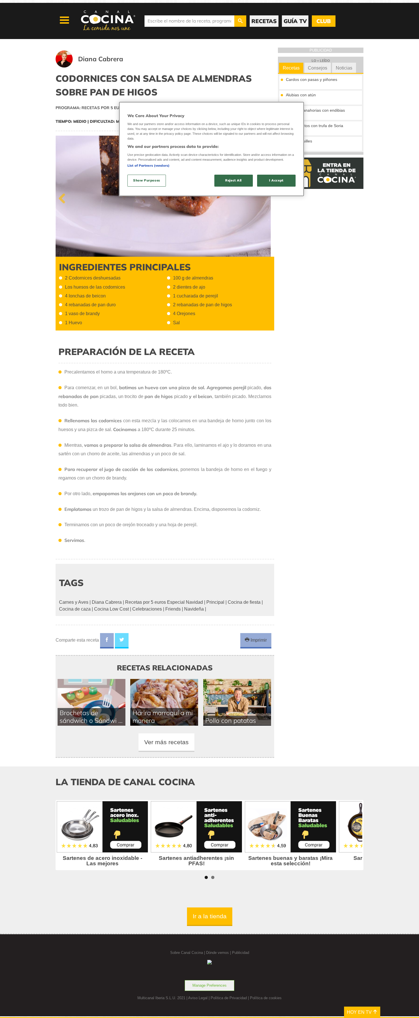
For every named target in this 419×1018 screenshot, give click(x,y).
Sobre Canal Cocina (186, 952)
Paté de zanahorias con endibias (315, 110)
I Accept (276, 180)
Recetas (291, 68)
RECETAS (264, 21)
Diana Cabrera (107, 602)
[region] (211, 149)
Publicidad (240, 952)
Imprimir (258, 640)
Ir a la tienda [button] (210, 916)
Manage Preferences (209, 985)
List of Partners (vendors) (148, 166)
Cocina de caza (75, 609)
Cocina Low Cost (111, 609)
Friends (173, 609)
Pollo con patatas (230, 720)
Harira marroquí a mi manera (163, 717)
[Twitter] (122, 640)
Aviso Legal (198, 998)
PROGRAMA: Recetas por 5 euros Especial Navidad (112, 107)
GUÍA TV (295, 21)
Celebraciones (147, 609)
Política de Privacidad (229, 998)
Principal (215, 602)
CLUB (323, 21)
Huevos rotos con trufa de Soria (314, 125)
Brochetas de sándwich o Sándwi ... (91, 717)
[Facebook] (107, 640)
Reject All (233, 180)
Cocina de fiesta (244, 602)
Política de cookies (266, 998)
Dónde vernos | (219, 952)
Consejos (317, 68)
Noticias (344, 68)
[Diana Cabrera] (96, 66)
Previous (64, 197)
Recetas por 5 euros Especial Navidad (164, 602)
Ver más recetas (166, 742)
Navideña (194, 609)
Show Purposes (146, 180)
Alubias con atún (301, 95)
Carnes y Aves (73, 602)
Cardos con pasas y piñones (311, 79)
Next (265, 197)
